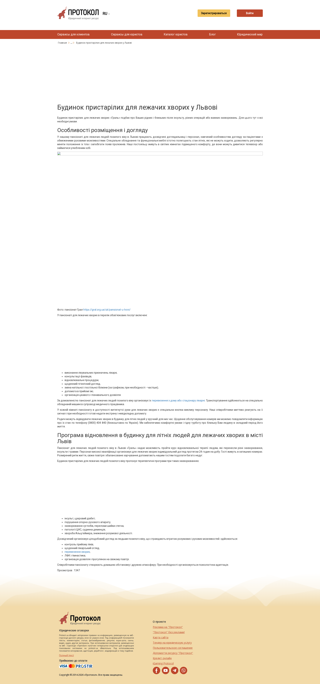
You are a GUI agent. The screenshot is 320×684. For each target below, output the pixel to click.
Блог (212, 34)
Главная (62, 42)
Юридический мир (250, 34)
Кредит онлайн (162, 658)
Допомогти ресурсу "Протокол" (173, 653)
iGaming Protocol (163, 663)
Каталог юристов (176, 34)
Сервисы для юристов (126, 34)
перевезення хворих (77, 551)
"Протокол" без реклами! (169, 632)
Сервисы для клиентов (73, 34)
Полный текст (66, 655)
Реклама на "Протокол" (168, 627)
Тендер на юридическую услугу (172, 642)
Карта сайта (160, 637)
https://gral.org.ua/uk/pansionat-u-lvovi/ (107, 309)
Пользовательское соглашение (173, 648)
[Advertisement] (160, 73)
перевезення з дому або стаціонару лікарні (178, 400)
